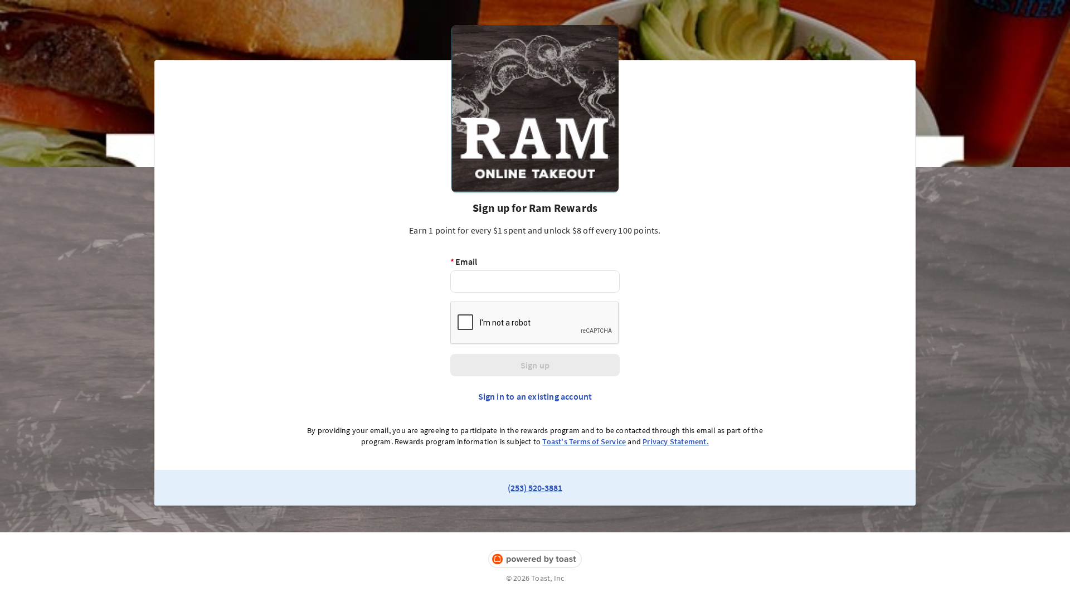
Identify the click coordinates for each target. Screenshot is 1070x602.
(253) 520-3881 (535, 487)
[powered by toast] (535, 559)
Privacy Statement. (676, 441)
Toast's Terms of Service (584, 441)
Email (463, 261)
